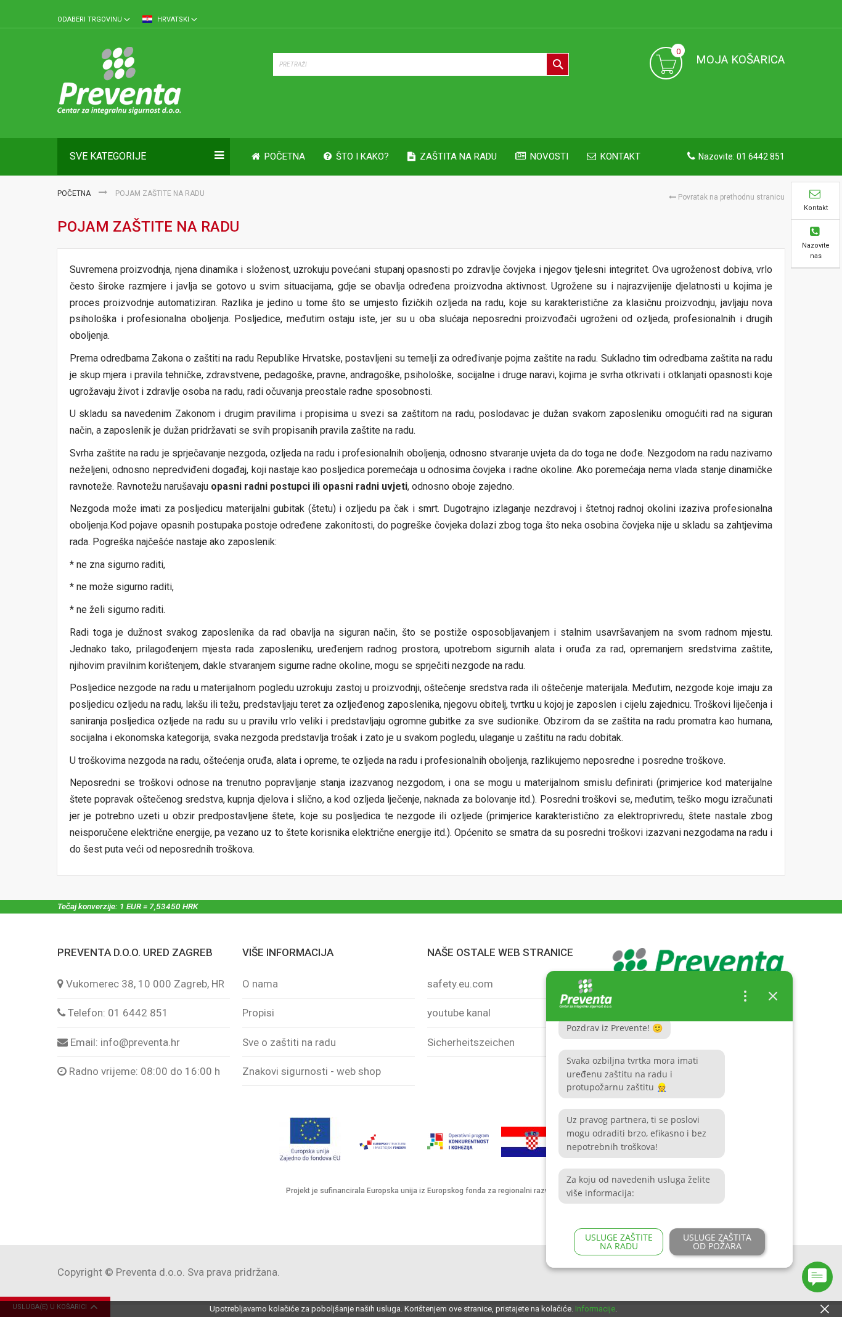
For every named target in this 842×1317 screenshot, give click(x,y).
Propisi (258, 1013)
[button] (93, 20)
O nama (260, 984)
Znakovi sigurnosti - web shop (311, 1071)
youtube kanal (459, 1013)
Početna (74, 193)
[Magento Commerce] (159, 83)
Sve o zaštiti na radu (289, 1042)
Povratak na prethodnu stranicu (730, 197)
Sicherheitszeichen (471, 1042)
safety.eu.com (460, 984)
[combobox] (421, 64)
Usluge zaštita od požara (717, 1241)
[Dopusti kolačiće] (825, 1309)
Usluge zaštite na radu (619, 1241)
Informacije (595, 1308)
